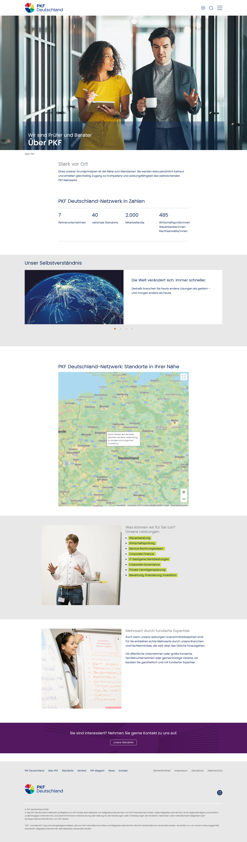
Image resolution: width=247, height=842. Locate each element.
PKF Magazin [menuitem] (97, 770)
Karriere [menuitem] (81, 770)
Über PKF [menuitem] (53, 770)
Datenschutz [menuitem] (215, 770)
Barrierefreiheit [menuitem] (162, 770)
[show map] (123, 439)
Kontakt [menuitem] (123, 770)
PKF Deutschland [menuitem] (34, 770)
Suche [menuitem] (211, 8)
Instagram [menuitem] (219, 792)
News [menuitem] (112, 770)
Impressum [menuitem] (181, 770)
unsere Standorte (123, 742)
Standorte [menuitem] (67, 770)
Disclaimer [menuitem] (198, 770)
